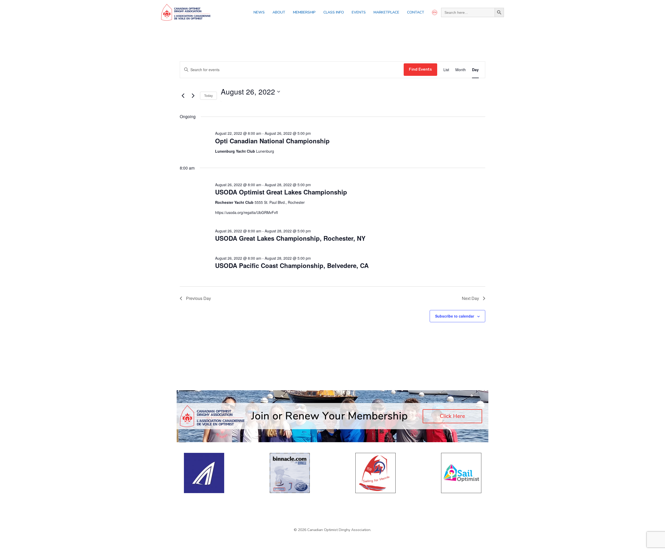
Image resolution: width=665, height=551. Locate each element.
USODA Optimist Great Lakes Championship (281, 191)
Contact (415, 12)
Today (208, 95)
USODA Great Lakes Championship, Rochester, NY (290, 238)
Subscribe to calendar (454, 316)
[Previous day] (183, 96)
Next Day (470, 298)
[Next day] (193, 96)
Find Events (420, 69)
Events (359, 12)
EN (434, 12)
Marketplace (386, 12)
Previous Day (198, 298)
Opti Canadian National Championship (272, 140)
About (278, 12)
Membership (304, 12)
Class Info (333, 12)
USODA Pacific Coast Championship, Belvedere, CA (292, 265)
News (259, 12)
